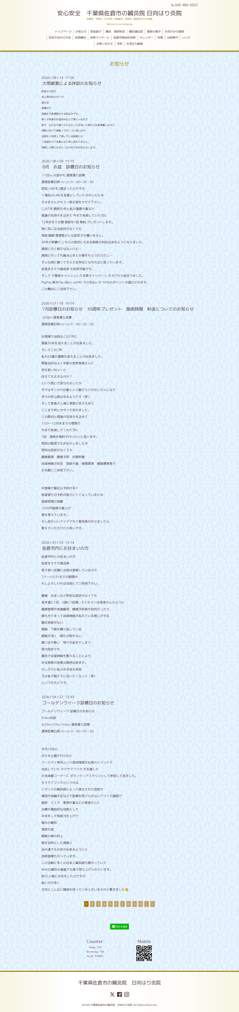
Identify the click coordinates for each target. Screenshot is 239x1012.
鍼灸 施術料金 (115, 31)
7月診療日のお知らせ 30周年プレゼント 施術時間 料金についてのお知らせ (118, 309)
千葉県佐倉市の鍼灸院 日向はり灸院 (119, 982)
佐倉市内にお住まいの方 (65, 548)
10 (140, 904)
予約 (119, 44)
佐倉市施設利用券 (124, 37)
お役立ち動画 (134, 44)
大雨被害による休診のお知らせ (71, 83)
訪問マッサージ (99, 37)
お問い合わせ (104, 44)
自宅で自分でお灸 (60, 37)
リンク (186, 37)
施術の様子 (154, 31)
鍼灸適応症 (136, 31)
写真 (160, 37)
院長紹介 (96, 31)
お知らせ (80, 31)
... (146, 904)
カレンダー (146, 37)
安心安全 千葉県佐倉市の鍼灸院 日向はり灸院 (119, 13)
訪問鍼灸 (80, 37)
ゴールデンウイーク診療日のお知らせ (78, 702)
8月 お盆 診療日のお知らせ (71, 167)
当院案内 (172, 37)
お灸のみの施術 (174, 31)
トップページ (63, 31)
